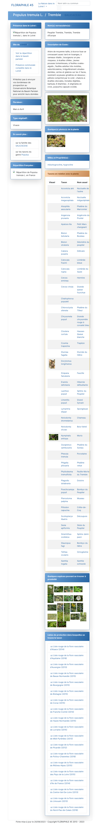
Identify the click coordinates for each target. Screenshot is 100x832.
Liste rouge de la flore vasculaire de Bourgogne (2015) (67, 683)
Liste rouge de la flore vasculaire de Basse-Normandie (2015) (67, 674)
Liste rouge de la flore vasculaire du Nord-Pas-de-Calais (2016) (67, 808)
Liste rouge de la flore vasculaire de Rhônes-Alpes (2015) (67, 764)
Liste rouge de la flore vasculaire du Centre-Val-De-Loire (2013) (67, 790)
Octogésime (82, 552)
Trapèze (81, 343)
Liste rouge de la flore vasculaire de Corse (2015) (67, 701)
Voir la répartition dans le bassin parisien (24, 56)
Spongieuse (82, 409)
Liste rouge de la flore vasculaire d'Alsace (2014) (67, 648)
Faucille (80, 373)
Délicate (81, 251)
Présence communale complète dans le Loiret (25, 68)
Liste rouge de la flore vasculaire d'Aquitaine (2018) (67, 656)
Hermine (81, 278)
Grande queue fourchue (81, 289)
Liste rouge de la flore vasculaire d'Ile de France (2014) (67, 782)
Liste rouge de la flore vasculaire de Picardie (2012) (67, 746)
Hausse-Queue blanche (81, 334)
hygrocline (68, 164)
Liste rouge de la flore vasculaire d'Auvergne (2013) (67, 665)
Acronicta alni (67, 188)
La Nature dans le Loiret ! (46, 5)
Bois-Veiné (82, 426)
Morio (79, 435)
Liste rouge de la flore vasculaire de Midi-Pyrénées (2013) (67, 737)
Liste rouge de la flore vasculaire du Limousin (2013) (67, 799)
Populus (25, 154)
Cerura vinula (67, 286)
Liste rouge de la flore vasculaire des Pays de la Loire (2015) (67, 773)
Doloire (80, 480)
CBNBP (23, 44)
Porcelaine (82, 453)
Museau (80, 498)
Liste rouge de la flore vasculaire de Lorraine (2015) (67, 728)
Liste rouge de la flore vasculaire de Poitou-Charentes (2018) (67, 755)
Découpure (82, 516)
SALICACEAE (73, 15)
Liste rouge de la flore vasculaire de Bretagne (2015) (67, 692)
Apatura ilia (66, 224)
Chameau (81, 417)
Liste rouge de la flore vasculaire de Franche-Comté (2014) (67, 710)
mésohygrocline (55, 164)
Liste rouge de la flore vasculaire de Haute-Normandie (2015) (67, 719)
